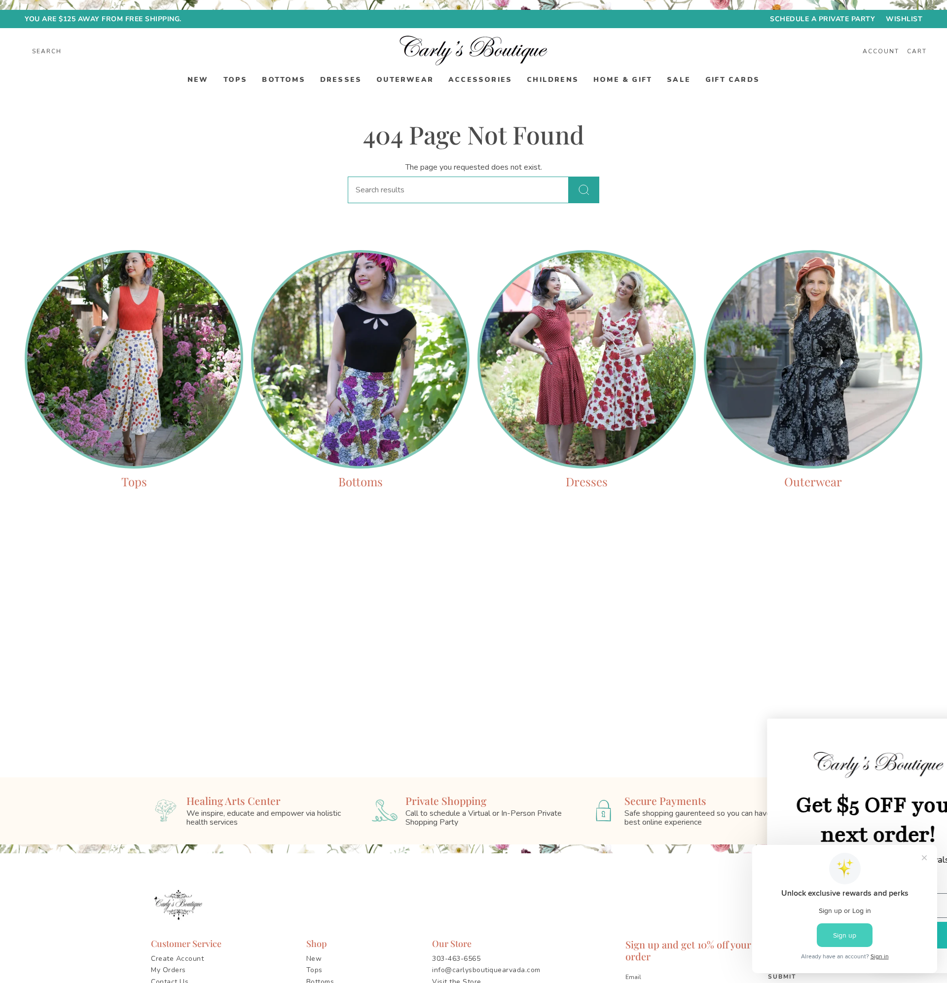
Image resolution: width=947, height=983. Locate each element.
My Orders (168, 970)
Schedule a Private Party (822, 19)
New (314, 958)
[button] (198, 80)
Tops (314, 970)
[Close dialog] (924, 731)
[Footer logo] (180, 905)
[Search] (584, 190)
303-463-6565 (456, 958)
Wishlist (904, 19)
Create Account (177, 958)
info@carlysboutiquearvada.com (486, 970)
